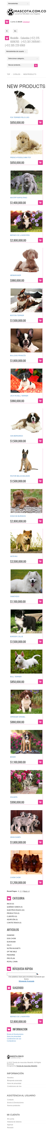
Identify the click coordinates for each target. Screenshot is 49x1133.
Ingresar (10, 1125)
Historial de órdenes (14, 1122)
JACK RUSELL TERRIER (19, 396)
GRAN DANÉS (15, 837)
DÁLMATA (13, 797)
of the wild (12, 952)
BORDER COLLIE (16, 637)
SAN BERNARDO (16, 436)
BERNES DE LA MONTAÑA (20, 235)
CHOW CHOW (15, 877)
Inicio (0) (10, 904)
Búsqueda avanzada (14, 1080)
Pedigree (11, 955)
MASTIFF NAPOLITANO (18, 198)
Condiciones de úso (14, 1086)
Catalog (16, 74)
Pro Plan (11, 958)
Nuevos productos (13, 1105)
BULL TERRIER (16, 677)
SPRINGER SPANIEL (17, 717)
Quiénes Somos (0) (14, 907)
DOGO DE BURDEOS (18, 516)
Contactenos (11, 1041)
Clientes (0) (12, 916)
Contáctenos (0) (14, 923)
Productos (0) (13, 913)
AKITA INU (14, 556)
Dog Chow (11, 938)
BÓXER (13, 757)
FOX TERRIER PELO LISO (19, 117)
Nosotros (10, 1078)
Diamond (10, 935)
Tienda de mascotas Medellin (26, 1066)
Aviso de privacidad (14, 1036)
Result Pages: (12, 891)
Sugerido (18, 988)
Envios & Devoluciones (15, 1034)
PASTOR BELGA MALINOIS (20, 476)
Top (8, 74)
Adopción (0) (12, 919)
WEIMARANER (15, 275)
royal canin (12, 962)
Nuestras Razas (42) (15, 910)
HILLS (9, 945)
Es (15, 31)
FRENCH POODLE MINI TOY (20, 157)
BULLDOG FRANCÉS (18, 355)
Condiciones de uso (14, 1039)
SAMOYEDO (14, 596)
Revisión (10, 1128)
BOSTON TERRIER (17, 315)
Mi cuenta (10, 1119)
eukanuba (11, 942)
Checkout (26, 22)
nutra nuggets (13, 948)
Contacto (10, 1100)
